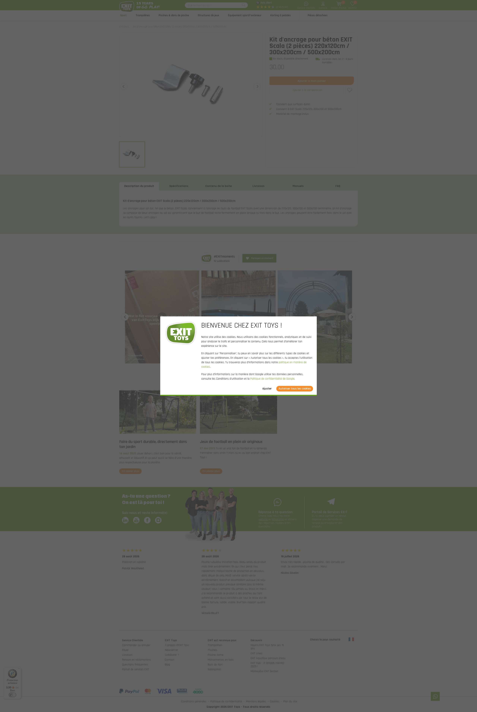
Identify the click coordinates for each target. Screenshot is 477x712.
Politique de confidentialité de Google (272, 379)
